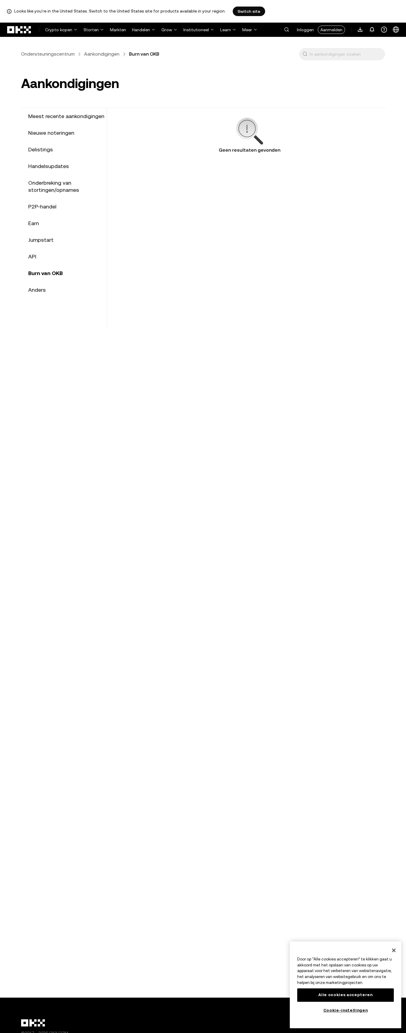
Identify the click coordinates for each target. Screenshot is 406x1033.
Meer (247, 29)
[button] (286, 29)
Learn (225, 29)
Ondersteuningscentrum (48, 54)
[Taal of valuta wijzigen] (396, 30)
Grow (166, 29)
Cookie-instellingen (345, 1010)
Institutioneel (196, 29)
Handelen (141, 29)
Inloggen (305, 29)
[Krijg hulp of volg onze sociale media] (384, 30)
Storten (91, 29)
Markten (118, 29)
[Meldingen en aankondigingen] (372, 30)
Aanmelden (331, 29)
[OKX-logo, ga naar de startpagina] (19, 29)
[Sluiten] (393, 950)
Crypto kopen (58, 29)
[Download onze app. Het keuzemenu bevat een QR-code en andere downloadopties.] (360, 30)
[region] (345, 984)
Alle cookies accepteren (345, 995)
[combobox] (346, 54)
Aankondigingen (101, 54)
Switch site (248, 11)
